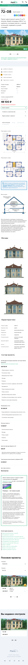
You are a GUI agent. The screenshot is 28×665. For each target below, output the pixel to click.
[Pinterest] (22, 15)
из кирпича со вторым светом (10, 541)
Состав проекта (5, 124)
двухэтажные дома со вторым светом (12, 536)
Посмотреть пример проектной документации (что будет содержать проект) (13, 58)
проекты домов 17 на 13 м (9, 549)
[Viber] (20, 15)
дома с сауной (6, 544)
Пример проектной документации (9, 363)
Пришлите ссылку (7, 481)
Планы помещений (6, 122)
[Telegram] (18, 15)
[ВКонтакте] (15, 15)
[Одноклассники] (24, 15)
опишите (5, 186)
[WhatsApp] (16, 15)
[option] (14, 41)
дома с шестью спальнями (9, 546)
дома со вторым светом (8, 547)
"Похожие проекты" (7, 185)
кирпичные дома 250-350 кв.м (10, 539)
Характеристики (20, 122)
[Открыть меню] (2, 2)
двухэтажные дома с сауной (10, 533)
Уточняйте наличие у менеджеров (8, 104)
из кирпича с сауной (8, 534)
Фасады (13, 122)
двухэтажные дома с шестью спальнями (13, 538)
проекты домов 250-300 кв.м (10, 543)
